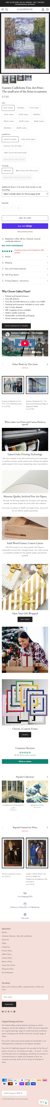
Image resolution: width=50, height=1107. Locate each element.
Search (4, 932)
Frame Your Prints (8, 965)
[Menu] (2, 9)
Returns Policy (7, 961)
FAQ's (4, 943)
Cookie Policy (7, 958)
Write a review (25, 761)
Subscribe (9, 1004)
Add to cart (25, 218)
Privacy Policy (7, 950)
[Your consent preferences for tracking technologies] (46, 1103)
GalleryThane (11, 1099)
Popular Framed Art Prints (25, 827)
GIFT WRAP (25, 619)
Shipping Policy (8, 969)
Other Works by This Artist (25, 364)
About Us (5, 939)
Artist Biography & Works (16, 326)
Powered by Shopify (22, 1099)
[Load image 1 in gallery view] (25, 43)
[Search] (7, 9)
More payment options (25, 231)
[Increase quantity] (18, 208)
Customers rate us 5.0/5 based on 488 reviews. (29, 251)
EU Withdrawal (7, 972)
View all (25, 368)
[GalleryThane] (25, 9)
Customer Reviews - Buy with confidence (17, 936)
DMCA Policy (7, 954)
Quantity (5, 203)
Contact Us (6, 947)
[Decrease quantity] (4, 208)
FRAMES (25, 735)
